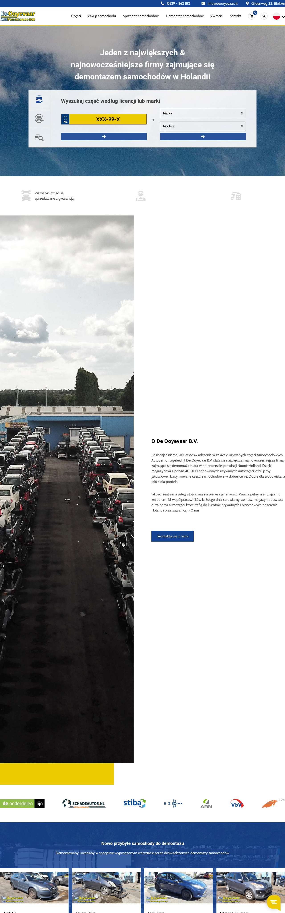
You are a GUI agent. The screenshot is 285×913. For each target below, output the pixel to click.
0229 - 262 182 (178, 3)
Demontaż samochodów (185, 16)
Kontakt (235, 16)
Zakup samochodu (102, 16)
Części (76, 16)
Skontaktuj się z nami (172, 536)
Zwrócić (216, 16)
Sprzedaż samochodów (141, 16)
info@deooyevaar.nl (222, 3)
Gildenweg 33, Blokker (267, 3)
